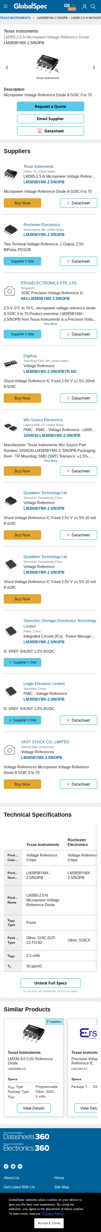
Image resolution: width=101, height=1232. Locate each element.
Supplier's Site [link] (22, 261)
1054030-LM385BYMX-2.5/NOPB (52, 435)
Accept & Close (49, 1223)
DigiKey (30, 356)
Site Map (61, 1187)
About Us (11, 1178)
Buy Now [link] (22, 203)
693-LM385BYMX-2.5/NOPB (45, 299)
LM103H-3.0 (79, 1069)
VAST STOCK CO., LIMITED (45, 742)
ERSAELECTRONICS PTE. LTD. (49, 283)
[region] (50, 1212)
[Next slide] (94, 67)
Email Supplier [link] (50, 118)
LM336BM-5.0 (17, 1069)
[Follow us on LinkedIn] (20, 1167)
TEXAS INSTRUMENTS (15, 18)
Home (59, 1178)
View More (50, 324)
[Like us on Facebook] (6, 1167)
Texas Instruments (38, 166)
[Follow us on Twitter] (13, 1167)
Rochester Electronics (41, 225)
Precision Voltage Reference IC (86, 1061)
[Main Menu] (6, 6)
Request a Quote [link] (50, 106)
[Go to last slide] (7, 67)
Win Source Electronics (42, 420)
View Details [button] (34, 1108)
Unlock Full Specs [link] (50, 983)
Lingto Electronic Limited (44, 684)
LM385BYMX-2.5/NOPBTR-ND (50, 372)
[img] (84, 6)
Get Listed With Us (19, 1187)
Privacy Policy (53, 1213)
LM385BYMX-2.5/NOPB (44, 182)
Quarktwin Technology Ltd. (45, 493)
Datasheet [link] (54, 131)
